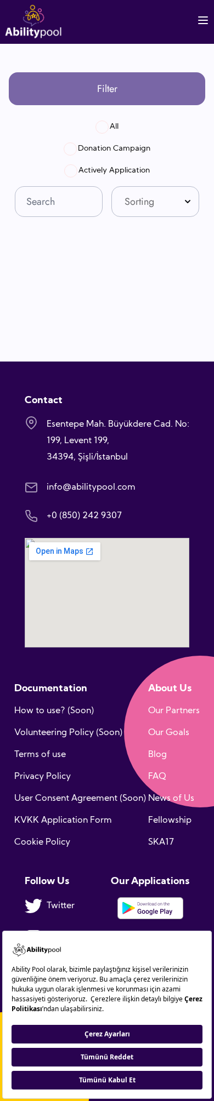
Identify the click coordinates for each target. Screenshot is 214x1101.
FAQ (157, 776)
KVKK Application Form (63, 820)
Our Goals (168, 733)
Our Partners (174, 711)
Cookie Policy (42, 842)
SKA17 (161, 842)
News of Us (171, 798)
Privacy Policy (42, 776)
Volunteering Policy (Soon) (68, 733)
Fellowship (170, 820)
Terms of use (40, 754)
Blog (157, 754)
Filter (107, 89)
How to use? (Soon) (54, 711)
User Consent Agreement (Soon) (80, 798)
